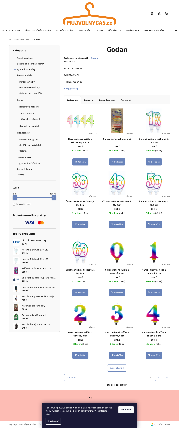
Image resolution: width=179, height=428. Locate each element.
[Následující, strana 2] (158, 377)
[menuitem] (11, 30)
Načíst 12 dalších (117, 368)
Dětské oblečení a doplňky (31, 63)
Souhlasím (126, 409)
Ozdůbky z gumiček (29, 126)
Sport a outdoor (25, 58)
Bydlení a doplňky (26, 69)
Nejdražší (88, 100)
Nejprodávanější (107, 100)
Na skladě (23, 204)
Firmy (89, 397)
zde (47, 414)
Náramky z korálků (29, 106)
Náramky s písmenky (31, 119)
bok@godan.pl (71, 88)
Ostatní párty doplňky (30, 93)
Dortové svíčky (27, 81)
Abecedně (126, 100)
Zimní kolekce (24, 157)
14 (166, 377)
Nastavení (53, 421)
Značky (21, 174)
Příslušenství (24, 132)
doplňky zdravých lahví (31, 145)
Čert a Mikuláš (24, 169)
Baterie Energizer (28, 139)
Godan (94, 58)
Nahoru (72, 377)
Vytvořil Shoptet (162, 424)
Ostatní (23, 150)
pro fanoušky (27, 113)
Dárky (20, 100)
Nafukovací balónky (29, 87)
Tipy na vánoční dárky (28, 163)
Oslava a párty (24, 75)
